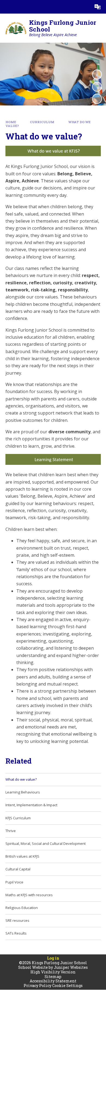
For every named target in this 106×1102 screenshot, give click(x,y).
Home (10, 122)
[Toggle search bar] (84, 7)
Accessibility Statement (53, 980)
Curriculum (42, 122)
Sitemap (53, 976)
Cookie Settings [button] (67, 985)
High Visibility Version (53, 972)
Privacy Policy (37, 985)
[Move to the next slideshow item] (97, 99)
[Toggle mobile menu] (7, 7)
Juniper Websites (71, 967)
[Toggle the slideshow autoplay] (97, 74)
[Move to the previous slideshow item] (97, 87)
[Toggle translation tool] (97, 7)
